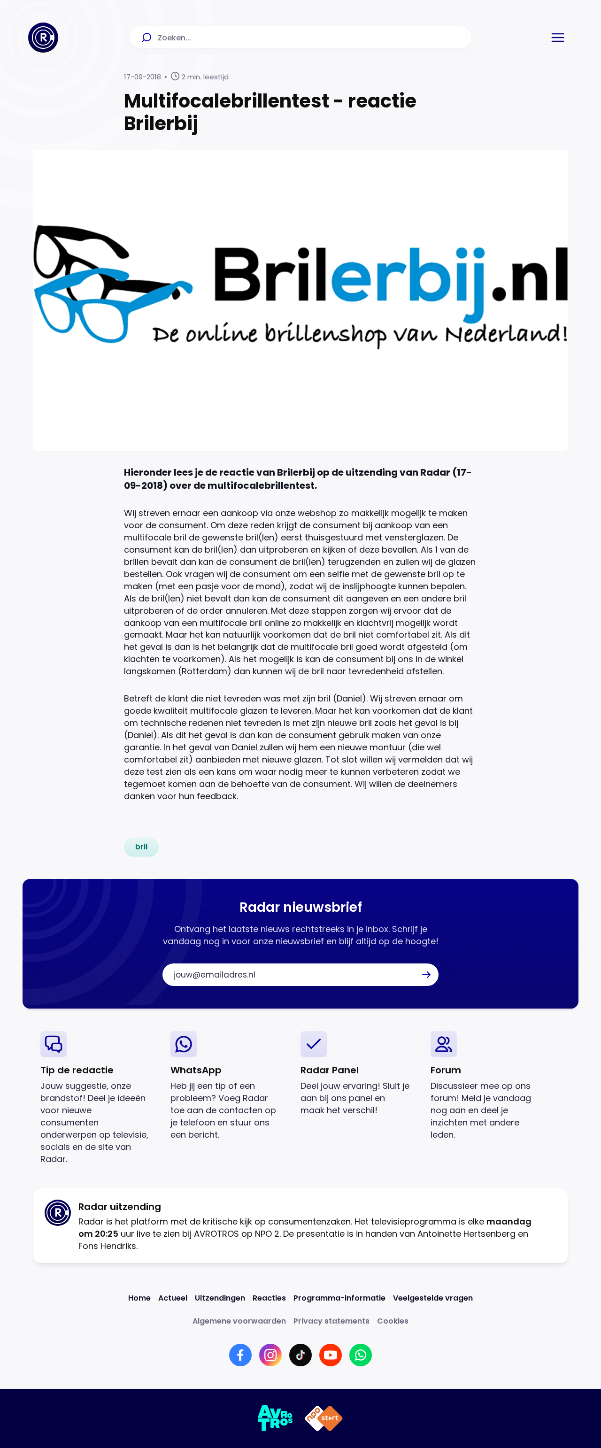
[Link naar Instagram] (270, 1355)
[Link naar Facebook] (240, 1355)
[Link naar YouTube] (330, 1355)
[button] (558, 38)
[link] (141, 847)
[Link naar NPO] (323, 1418)
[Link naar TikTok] (300, 1355)
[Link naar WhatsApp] (360, 1355)
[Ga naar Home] (43, 38)
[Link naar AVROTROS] (275, 1418)
